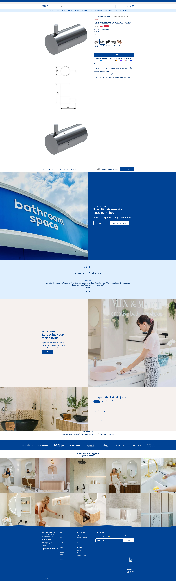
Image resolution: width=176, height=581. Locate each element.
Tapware (77, 10)
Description (96, 63)
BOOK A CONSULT (101, 223)
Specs (97, 31)
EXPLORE (62, 532)
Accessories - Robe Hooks (107, 434)
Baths (57, 10)
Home (95, 16)
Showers (84, 10)
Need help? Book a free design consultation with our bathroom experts (114, 77)
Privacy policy (45, 578)
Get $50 (122, 3)
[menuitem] (51, 10)
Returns (104, 401)
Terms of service (52, 578)
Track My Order (115, 3)
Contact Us (131, 3)
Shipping (97, 401)
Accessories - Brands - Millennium (104, 16)
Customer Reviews (81, 555)
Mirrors (70, 10)
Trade (126, 3)
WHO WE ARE (80, 547)
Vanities (51, 10)
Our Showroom (80, 552)
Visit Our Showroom (119, 223)
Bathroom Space (129, 578)
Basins (90, 10)
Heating (118, 10)
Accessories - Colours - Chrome (90, 434)
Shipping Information (82, 535)
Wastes (125, 10)
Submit (128, 540)
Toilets (63, 10)
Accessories (98, 10)
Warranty (79, 540)
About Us (79, 550)
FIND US (47, 351)
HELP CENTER (81, 532)
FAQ (78, 542)
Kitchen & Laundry (109, 10)
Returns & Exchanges (82, 537)
